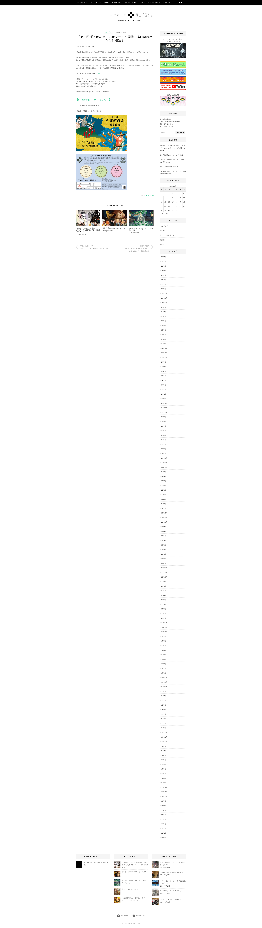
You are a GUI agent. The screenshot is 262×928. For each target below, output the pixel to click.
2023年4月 (163, 440)
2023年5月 (163, 435)
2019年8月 (163, 641)
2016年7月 (163, 810)
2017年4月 (163, 769)
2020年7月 (163, 591)
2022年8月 (163, 476)
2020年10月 (163, 577)
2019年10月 (163, 632)
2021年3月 (163, 554)
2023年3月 (163, 444)
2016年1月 (163, 837)
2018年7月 (163, 700)
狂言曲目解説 (167, 2)
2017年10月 (163, 741)
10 (180, 198)
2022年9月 (163, 472)
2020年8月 (163, 586)
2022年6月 (163, 485)
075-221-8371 (168, 124)
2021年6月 (163, 540)
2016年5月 (163, 819)
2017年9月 (163, 746)
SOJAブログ (108, 32)
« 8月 (161, 213)
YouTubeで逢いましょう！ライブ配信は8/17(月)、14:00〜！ (141, 229)
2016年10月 (163, 796)
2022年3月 (163, 499)
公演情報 (162, 240)
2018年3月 (163, 719)
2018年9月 (163, 691)
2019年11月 (163, 627)
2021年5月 (163, 545)
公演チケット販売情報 (167, 235)
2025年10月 (163, 302)
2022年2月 (163, 504)
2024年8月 (163, 366)
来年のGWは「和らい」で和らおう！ (172, 891)
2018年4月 (163, 714)
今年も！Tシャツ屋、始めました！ (171, 899)
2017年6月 (163, 760)
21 (169, 206)
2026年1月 (163, 289)
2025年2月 (163, 339)
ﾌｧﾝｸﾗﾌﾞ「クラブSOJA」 (150, 2)
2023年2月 (163, 449)
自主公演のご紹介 (101, 2)
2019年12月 (163, 622)
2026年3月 (163, 280)
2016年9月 (163, 801)
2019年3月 (163, 664)
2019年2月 (163, 668)
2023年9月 (163, 417)
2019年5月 (163, 655)
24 (180, 206)
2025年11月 (163, 298)
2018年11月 (163, 682)
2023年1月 (163, 453)
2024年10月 (163, 357)
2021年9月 (163, 526)
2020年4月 (163, 604)
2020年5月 (163, 600)
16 (176, 202)
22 (173, 206)
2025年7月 (163, 316)
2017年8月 (163, 751)
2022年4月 (163, 494)
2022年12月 (163, 458)
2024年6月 (163, 376)
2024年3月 (163, 389)
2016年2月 (163, 833)
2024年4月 (163, 385)
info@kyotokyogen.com (172, 121)
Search (180, 132)
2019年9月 (163, 636)
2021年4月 (163, 549)
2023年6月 (163, 431)
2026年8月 (163, 257)
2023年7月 (163, 426)
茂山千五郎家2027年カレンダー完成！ (114, 228)
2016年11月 (163, 792)
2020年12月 (163, 568)
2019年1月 (163, 673)
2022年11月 (163, 462)
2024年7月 (163, 371)
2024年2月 (163, 394)
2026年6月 (163, 266)
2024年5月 (163, 380)
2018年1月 (163, 728)
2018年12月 (163, 677)
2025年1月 (163, 344)
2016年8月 (163, 805)
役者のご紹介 (116, 2)
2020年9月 (163, 581)
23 (176, 206)
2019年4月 (163, 659)
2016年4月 (163, 824)
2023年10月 (163, 412)
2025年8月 (163, 312)
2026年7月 (163, 261)
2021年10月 (163, 522)
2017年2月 (163, 778)
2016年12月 (163, 787)
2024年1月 (163, 398)
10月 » (166, 213)
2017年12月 (163, 732)
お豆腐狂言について (84, 2)
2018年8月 (163, 696)
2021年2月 (163, 559)
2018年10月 (163, 687)
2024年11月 (163, 353)
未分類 (162, 244)
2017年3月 (163, 773)
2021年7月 (163, 536)
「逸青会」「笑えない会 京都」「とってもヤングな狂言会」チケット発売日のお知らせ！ (88, 229)
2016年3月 (163, 828)
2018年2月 (163, 723)
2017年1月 (163, 783)
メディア (162, 230)
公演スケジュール (130, 2)
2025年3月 (163, 334)
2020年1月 (163, 618)
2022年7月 (163, 481)
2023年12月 (163, 403)
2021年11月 (163, 517)
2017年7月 (163, 755)
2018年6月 (163, 705)
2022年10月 (163, 467)
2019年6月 (163, 650)
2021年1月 (163, 563)
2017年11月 (163, 737)
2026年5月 (163, 270)
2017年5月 (163, 764)
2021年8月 (163, 531)
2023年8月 (163, 421)
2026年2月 (163, 284)
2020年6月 (163, 595)
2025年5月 (163, 325)
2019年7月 (163, 645)
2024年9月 (163, 362)
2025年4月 (163, 330)
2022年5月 (163, 490)
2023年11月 (163, 408)
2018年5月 (163, 709)
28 (169, 210)
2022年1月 (163, 508)
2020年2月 (163, 613)
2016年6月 (163, 815)
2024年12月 (163, 348)
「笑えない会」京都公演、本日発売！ (172, 872)
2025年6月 (163, 321)
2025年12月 (163, 293)
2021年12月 (163, 513)
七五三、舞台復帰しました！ (169, 167)
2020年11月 (163, 572)
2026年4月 (163, 275)
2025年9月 (163, 307)
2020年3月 (163, 609)
